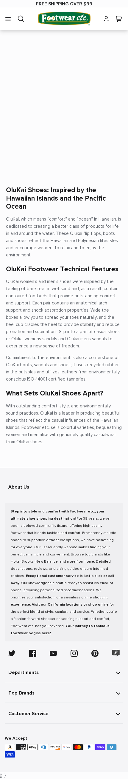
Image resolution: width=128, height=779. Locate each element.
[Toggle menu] (8, 18)
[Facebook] (32, 653)
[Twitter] (11, 653)
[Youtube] (53, 653)
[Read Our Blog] (116, 653)
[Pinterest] (95, 653)
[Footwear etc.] (64, 19)
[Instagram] (74, 653)
